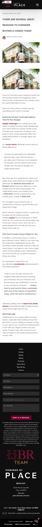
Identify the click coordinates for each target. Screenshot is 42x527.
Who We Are (21, 367)
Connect (21, 370)
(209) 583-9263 (18, 496)
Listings (21, 352)
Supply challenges (10, 123)
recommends (19, 264)
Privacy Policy (8, 524)
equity (11, 218)
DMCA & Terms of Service (22, 524)
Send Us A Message (21, 418)
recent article (11, 144)
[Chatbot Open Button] (36, 521)
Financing (21, 361)
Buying (21, 355)
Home (21, 349)
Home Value (21, 364)
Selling (21, 358)
